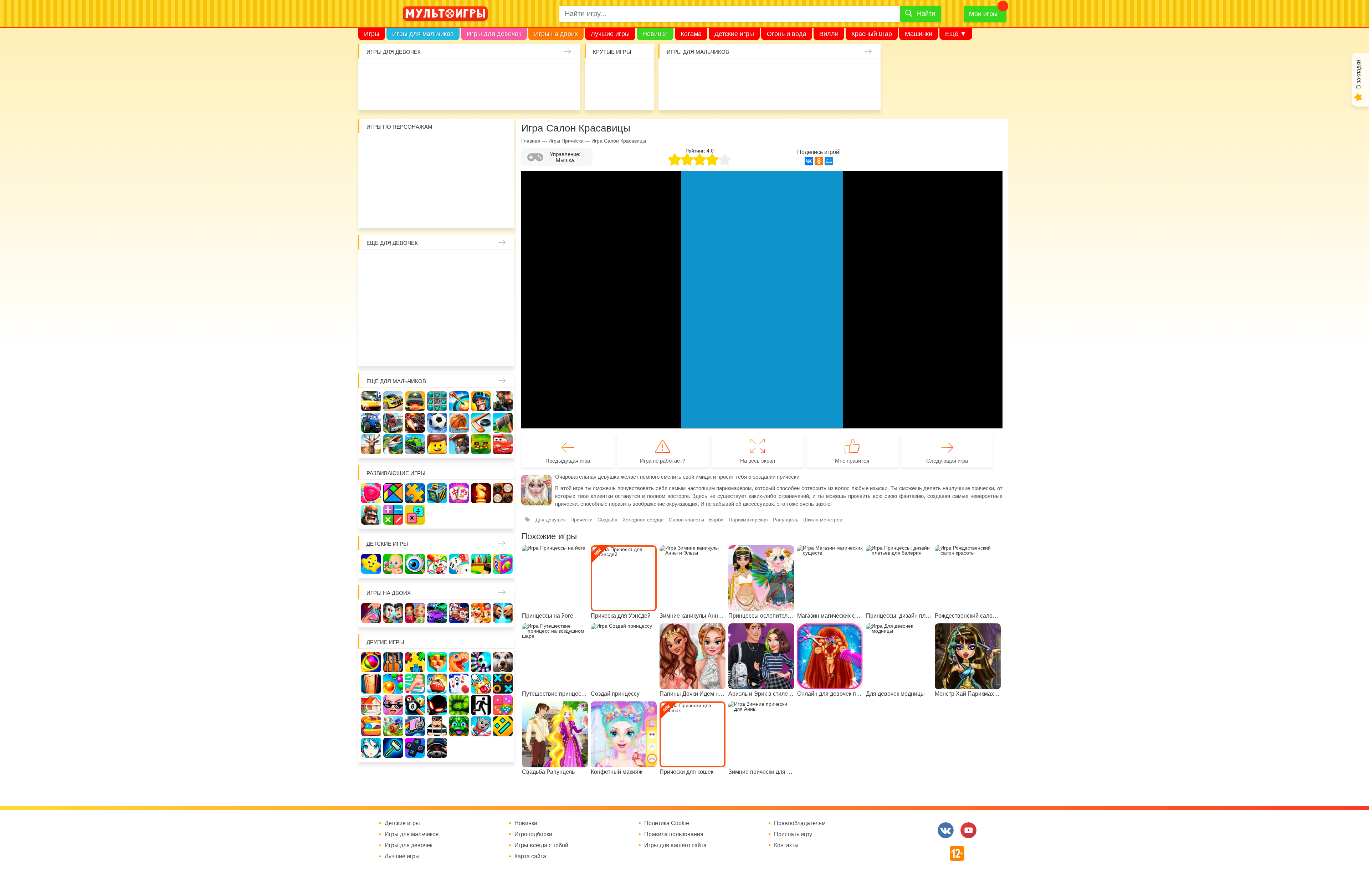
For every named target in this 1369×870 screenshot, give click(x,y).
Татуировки (414, 94)
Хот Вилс (846, 94)
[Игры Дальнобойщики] (393, 423)
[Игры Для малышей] (393, 564)
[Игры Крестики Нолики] (503, 684)
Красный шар (459, 147)
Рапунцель (785, 519)
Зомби (714, 72)
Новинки (655, 33)
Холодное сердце (393, 307)
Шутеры (671, 94)
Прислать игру (793, 834)
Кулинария (392, 94)
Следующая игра (947, 461)
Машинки (918, 33)
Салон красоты (502, 94)
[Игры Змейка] (459, 705)
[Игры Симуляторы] (437, 748)
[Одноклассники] (819, 161)
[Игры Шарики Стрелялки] (371, 662)
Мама (481, 263)
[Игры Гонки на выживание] (415, 423)
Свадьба (371, 307)
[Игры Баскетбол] (459, 423)
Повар (459, 329)
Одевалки (370, 72)
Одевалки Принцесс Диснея (371, 329)
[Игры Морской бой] (437, 684)
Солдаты (758, 72)
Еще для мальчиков (396, 381)
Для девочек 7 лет (437, 351)
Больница (503, 263)
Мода (568, 94)
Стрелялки (693, 72)
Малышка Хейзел (392, 72)
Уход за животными (480, 94)
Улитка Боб (437, 147)
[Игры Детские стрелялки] (481, 564)
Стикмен (371, 169)
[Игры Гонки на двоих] (437, 613)
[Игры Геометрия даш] (503, 726)
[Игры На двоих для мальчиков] (393, 613)
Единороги (546, 72)
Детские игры (734, 33)
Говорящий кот (371, 213)
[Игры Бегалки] (481, 726)
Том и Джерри (437, 169)
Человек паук (437, 213)
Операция (524, 94)
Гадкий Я (459, 213)
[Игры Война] (415, 401)
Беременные (503, 307)
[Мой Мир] (829, 161)
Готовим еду (458, 94)
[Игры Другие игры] (415, 748)
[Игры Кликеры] (481, 684)
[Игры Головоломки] (437, 493)
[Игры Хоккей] (481, 423)
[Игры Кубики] (459, 564)
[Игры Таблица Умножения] (415, 515)
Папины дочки (393, 329)
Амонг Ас (597, 94)
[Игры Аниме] (371, 748)
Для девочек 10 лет (503, 351)
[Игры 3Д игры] (437, 662)
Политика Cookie (666, 823)
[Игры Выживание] (503, 423)
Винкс (371, 263)
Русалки (437, 307)
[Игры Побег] (393, 662)
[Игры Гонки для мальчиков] (393, 401)
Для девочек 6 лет (415, 351)
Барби (436, 72)
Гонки (671, 72)
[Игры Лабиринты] (371, 726)
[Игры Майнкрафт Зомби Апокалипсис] (481, 444)
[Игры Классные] (393, 705)
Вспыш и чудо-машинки (459, 169)
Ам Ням (503, 169)
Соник (393, 213)
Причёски (371, 285)
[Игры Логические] (393, 493)
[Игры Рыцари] (481, 401)
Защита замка (802, 72)
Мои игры (983, 13)
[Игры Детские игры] (371, 564)
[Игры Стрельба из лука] (459, 401)
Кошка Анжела (503, 285)
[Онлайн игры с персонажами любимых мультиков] (445, 13)
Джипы (780, 94)
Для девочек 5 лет (393, 351)
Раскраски (437, 263)
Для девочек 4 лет (371, 351)
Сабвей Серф (481, 169)
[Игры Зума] (459, 726)
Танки (780, 72)
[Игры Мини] (503, 705)
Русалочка (437, 285)
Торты (436, 94)
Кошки (502, 72)
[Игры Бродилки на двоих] (481, 613)
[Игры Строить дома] (371, 705)
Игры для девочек (494, 33)
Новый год (415, 329)
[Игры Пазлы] (415, 493)
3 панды (481, 147)
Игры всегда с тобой (541, 845)
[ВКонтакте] (809, 161)
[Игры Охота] (371, 444)
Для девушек (550, 519)
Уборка (458, 72)
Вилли (829, 33)
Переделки (437, 329)
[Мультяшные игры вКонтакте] (946, 830)
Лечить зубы (481, 329)
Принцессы (393, 285)
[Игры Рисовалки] (437, 564)
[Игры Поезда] (415, 444)
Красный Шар (871, 33)
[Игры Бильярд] (415, 705)
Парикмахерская (415, 285)
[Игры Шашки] (503, 493)
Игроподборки (533, 834)
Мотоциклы (802, 94)
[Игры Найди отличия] (415, 564)
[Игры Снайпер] (503, 401)
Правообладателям (800, 823)
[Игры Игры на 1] (415, 684)
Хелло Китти (437, 191)
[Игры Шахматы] (481, 493)
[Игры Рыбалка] (393, 444)
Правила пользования (673, 834)
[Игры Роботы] (459, 444)
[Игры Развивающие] (503, 564)
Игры (371, 33)
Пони (481, 307)
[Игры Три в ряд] (371, 493)
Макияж (546, 94)
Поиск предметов (641, 72)
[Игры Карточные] (459, 684)
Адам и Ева (415, 147)
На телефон (641, 94)
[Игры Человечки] (437, 705)
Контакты (786, 845)
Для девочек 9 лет (481, 351)
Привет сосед (868, 72)
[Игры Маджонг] (459, 493)
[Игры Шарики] (393, 684)
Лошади (415, 263)
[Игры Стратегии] (371, 515)
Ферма (459, 307)
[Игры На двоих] (371, 613)
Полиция (868, 94)
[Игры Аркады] (415, 726)
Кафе (459, 285)
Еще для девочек (392, 243)
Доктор (480, 72)
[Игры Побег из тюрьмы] (437, 726)
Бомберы (481, 213)
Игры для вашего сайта (675, 845)
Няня (459, 263)
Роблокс (371, 147)
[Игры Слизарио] (481, 662)
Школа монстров (415, 307)
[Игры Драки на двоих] (503, 613)
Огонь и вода (786, 33)
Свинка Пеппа (415, 191)
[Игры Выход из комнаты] (481, 705)
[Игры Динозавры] (459, 662)
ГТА (758, 94)
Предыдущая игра (567, 461)
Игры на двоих (556, 33)
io (597, 72)
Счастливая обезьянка (393, 191)
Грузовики (824, 94)
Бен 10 (415, 169)
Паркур (737, 94)
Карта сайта (530, 856)
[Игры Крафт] (437, 401)
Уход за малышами (414, 72)
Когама (691, 33)
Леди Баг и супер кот (393, 169)
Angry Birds (481, 191)
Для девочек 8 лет (459, 351)
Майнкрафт (737, 72)
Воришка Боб (503, 147)
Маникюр (524, 72)
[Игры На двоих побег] (459, 613)
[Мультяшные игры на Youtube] (968, 830)
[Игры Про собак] (503, 662)
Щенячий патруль (415, 213)
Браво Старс (846, 72)
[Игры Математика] (393, 515)
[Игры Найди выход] (371, 684)
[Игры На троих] (415, 662)
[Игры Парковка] (371, 401)
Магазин (481, 285)
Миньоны (503, 191)
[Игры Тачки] (503, 444)
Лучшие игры (610, 33)
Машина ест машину (693, 94)
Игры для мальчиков (423, 33)
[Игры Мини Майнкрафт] (393, 748)
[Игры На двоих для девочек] (415, 613)
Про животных (503, 329)
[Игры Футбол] (437, 423)
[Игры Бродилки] (393, 726)
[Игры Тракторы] (371, 423)
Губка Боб (371, 191)
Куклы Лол (568, 72)
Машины (824, 72)
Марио (459, 191)
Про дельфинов (370, 94)
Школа (393, 263)
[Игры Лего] (437, 444)
